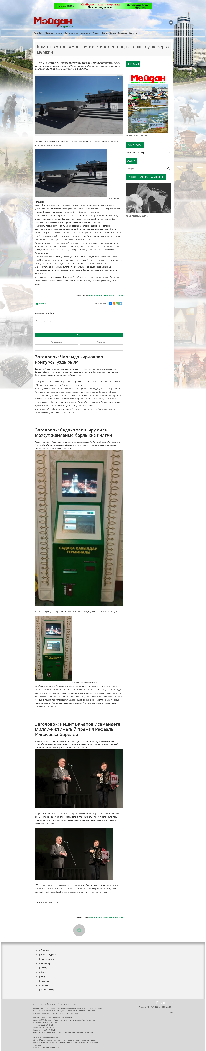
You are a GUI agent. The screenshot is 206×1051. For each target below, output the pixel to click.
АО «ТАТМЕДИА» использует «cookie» (48, 1040)
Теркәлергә (101, 342)
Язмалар (42, 304)
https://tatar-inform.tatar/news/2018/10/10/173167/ (106, 295)
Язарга (79, 335)
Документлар (47, 989)
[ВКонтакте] (110, 303)
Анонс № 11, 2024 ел (136, 135)
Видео (112, 33)
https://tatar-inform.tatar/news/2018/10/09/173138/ (106, 917)
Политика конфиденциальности (46, 1047)
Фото (104, 33)
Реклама (122, 33)
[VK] (171, 22)
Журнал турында (53, 33)
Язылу (96, 33)
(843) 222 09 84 (167, 1007)
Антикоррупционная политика (45, 1037)
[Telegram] (120, 303)
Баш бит (38, 33)
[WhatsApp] (117, 303)
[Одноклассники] (114, 303)
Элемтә (133, 33)
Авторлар (85, 33)
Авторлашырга (56, 342)
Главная (45, 950)
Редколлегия (71, 33)
